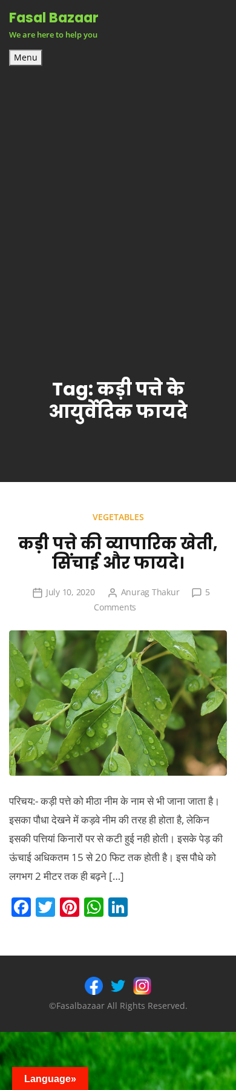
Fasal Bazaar (54, 17)
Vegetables (118, 517)
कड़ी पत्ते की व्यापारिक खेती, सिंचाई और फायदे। (118, 553)
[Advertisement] (118, 190)
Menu (26, 57)
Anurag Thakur (150, 592)
